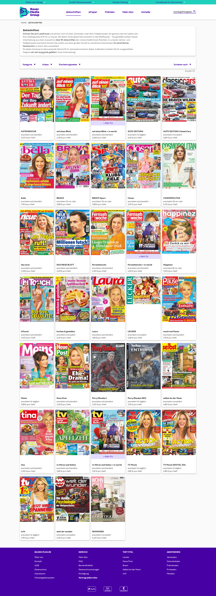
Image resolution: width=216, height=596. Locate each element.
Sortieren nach (181, 64)
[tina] (37, 434)
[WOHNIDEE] (108, 501)
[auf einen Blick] (72, 100)
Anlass (45, 64)
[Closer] (144, 167)
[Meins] (37, 367)
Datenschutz (41, 569)
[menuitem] (73, 13)
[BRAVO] (72, 167)
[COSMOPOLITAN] (179, 167)
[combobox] (184, 12)
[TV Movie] (144, 434)
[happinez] (179, 234)
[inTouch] (37, 300)
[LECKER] (144, 300)
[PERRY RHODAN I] (108, 367)
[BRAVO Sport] (108, 167)
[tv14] (37, 501)
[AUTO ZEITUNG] (144, 100)
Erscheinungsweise (68, 64)
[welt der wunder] (72, 501)
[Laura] (108, 300)
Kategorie (27, 64)
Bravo (125, 565)
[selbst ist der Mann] (179, 367)
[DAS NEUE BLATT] (72, 234)
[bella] (37, 167)
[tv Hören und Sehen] (72, 434)
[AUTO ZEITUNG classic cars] (179, 100)
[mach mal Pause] (179, 300)
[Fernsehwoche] (108, 234)
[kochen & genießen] (72, 300)
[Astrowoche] (37, 100)
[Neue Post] (72, 367)
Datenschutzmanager (89, 569)
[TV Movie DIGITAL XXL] (179, 434)
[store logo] (24, 12)
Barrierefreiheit (86, 565)
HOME (23, 23)
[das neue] (37, 234)
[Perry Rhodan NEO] (144, 367)
